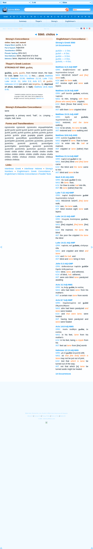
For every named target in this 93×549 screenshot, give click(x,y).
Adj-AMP (74, 90)
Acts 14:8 (60, 326)
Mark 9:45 (60, 177)
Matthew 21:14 (34, 78)
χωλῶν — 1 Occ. (63, 51)
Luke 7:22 (47, 78)
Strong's (9, 29)
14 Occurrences (63, 45)
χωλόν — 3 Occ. (63, 56)
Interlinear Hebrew (33, 168)
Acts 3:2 (60, 285)
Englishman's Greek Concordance (33, 171)
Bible (4, 29)
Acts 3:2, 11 (25, 76)
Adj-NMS (68, 285)
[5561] (90, 252)
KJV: (58, 80)
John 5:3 (26, 81)
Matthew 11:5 (62, 67)
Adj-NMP (73, 67)
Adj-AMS (73, 135)
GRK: (58, 70)
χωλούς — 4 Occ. (64, 61)
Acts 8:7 (37, 81)
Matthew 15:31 (63, 114)
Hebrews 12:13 (11, 84)
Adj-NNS (74, 350)
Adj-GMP (68, 264)
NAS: (58, 75)
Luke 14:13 (61, 216)
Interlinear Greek (13, 168)
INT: (57, 83)
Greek (16, 29)
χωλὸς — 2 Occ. (63, 59)
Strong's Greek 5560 (65, 42)
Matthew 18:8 (40, 87)
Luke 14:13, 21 (12, 81)
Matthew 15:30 (18, 78)
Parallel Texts (45, 174)
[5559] (3, 252)
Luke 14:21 (61, 243)
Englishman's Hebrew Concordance (21, 174)
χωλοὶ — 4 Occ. (63, 53)
